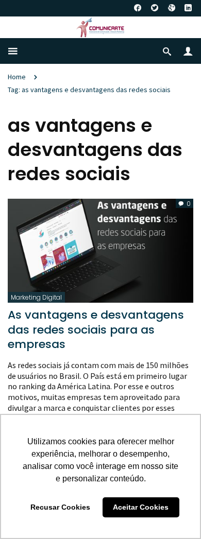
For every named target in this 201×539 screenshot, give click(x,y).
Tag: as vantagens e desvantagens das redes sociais (89, 89)
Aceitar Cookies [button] (141, 507)
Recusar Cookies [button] (60, 507)
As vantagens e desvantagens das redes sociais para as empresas (96, 329)
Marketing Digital (36, 297)
